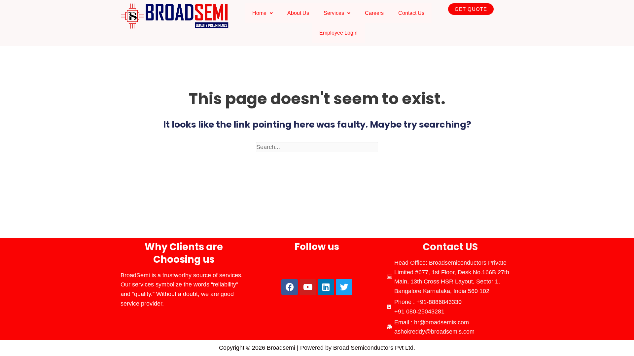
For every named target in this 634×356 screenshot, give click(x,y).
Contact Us (411, 13)
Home (259, 13)
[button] (262, 13)
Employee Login (338, 33)
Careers (374, 13)
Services (334, 13)
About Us (298, 13)
